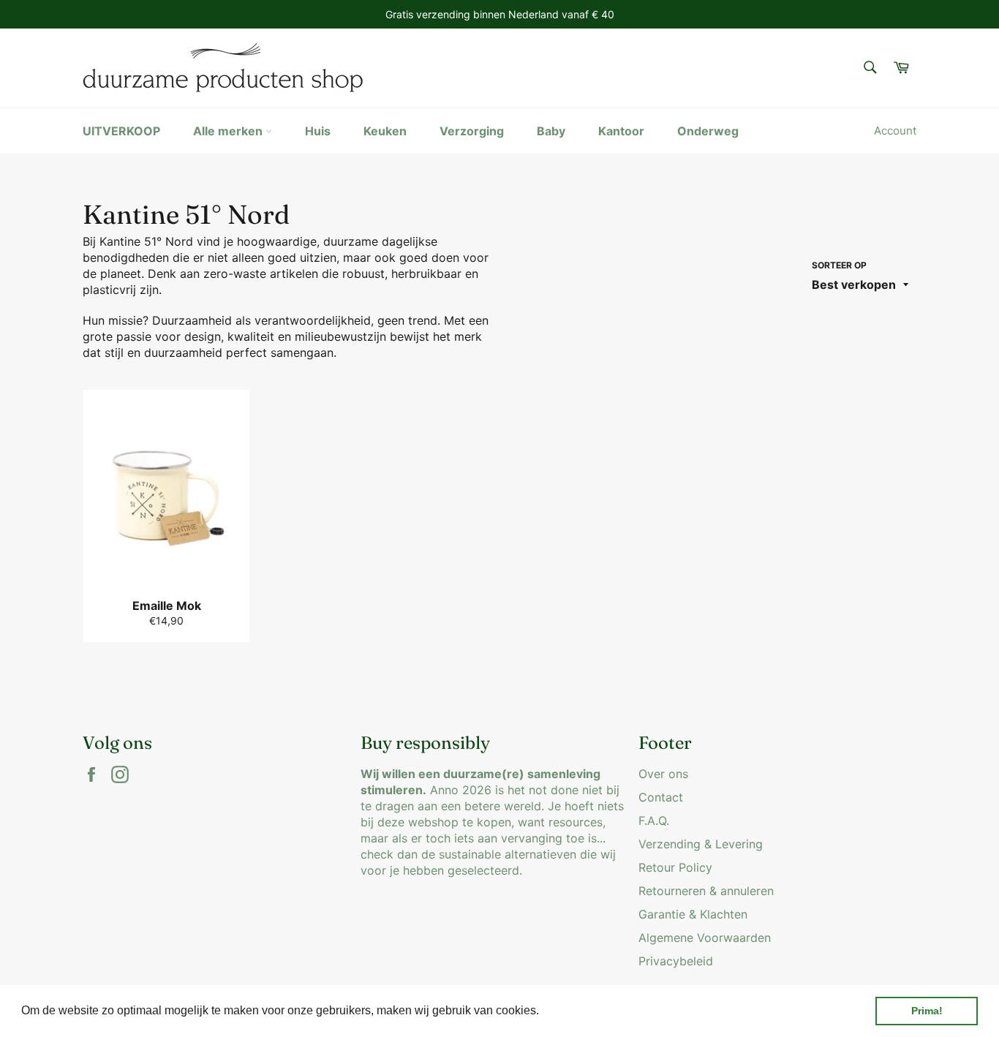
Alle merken (229, 131)
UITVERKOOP (121, 131)
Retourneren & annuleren (706, 890)
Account (895, 130)
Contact (660, 797)
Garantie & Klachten (692, 914)
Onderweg (708, 131)
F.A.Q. (653, 820)
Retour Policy (675, 867)
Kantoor (621, 131)
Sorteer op (839, 265)
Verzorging (472, 131)
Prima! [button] (927, 1011)
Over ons (663, 773)
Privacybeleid (675, 961)
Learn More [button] (573, 1010)
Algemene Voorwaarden (704, 937)
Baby (551, 131)
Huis (318, 131)
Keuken (385, 131)
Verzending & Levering (700, 844)
